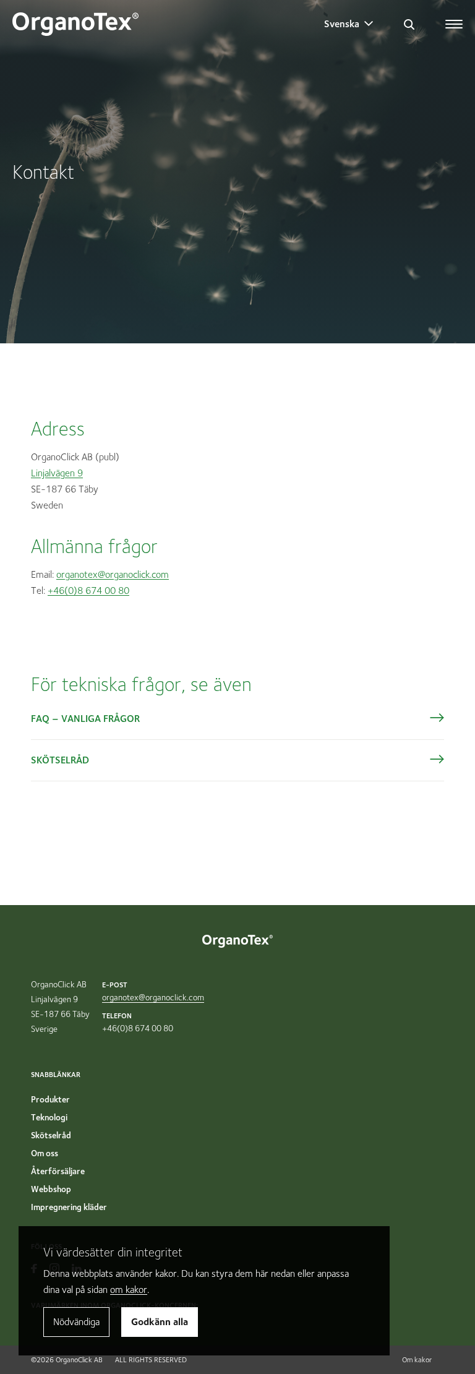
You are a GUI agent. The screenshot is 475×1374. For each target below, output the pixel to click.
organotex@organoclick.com (112, 574)
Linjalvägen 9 (57, 473)
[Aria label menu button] (455, 20)
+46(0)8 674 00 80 (88, 590)
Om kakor (417, 1359)
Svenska (341, 24)
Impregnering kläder (69, 1207)
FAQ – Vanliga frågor (85, 718)
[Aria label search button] (409, 24)
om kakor (128, 1289)
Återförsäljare (58, 1171)
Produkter (50, 1099)
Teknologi (49, 1117)
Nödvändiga (76, 1322)
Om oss (44, 1153)
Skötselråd (60, 760)
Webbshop (51, 1189)
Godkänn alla (159, 1322)
